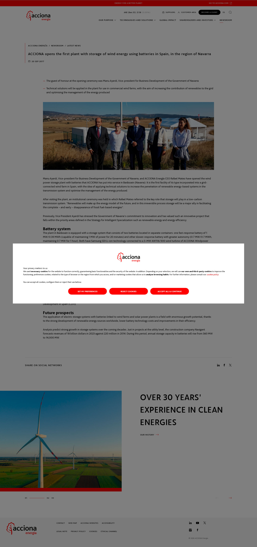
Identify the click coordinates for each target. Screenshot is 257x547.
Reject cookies (128, 291)
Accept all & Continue (170, 291)
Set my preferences (87, 291)
